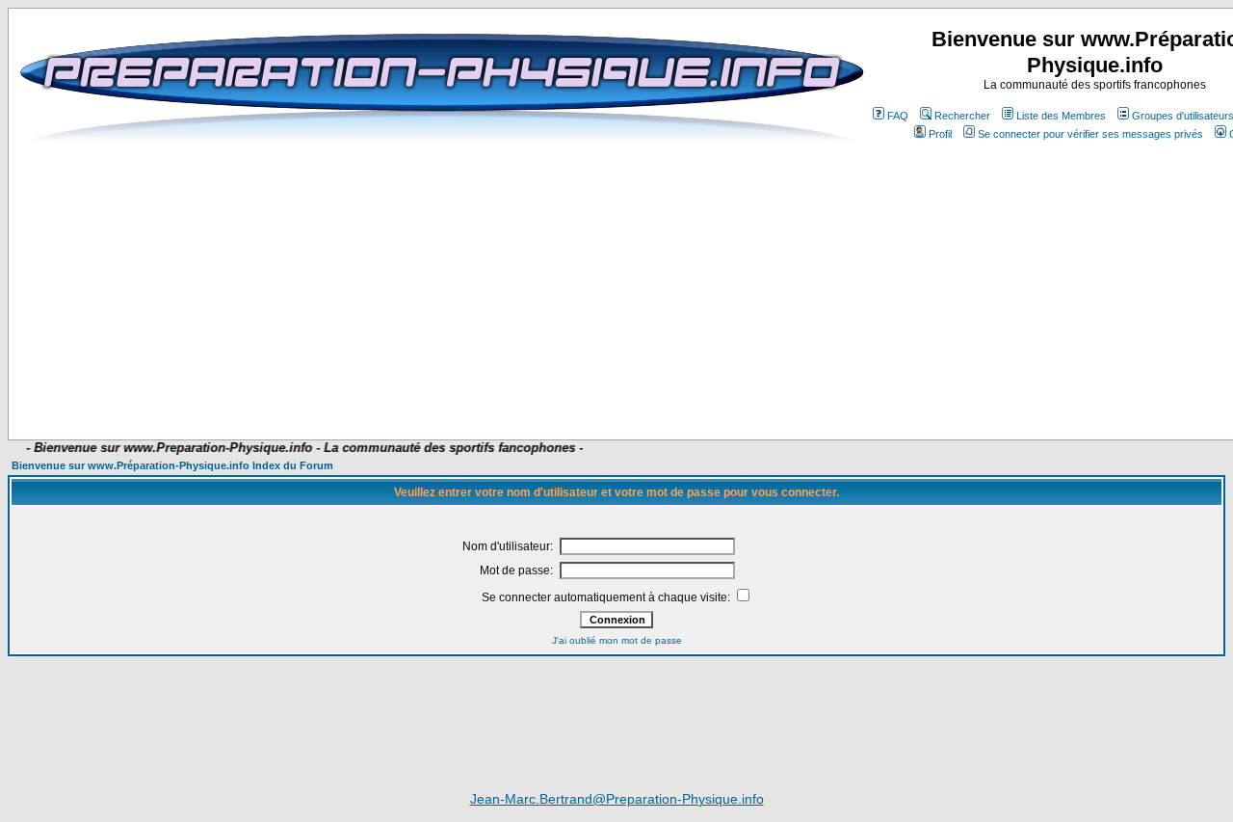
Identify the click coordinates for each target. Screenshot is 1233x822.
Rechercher (962, 115)
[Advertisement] (493, 382)
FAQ (897, 115)
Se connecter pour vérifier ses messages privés (1090, 134)
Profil (940, 134)
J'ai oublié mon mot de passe (617, 640)
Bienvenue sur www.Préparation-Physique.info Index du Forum (172, 465)
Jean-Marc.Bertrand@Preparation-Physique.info (617, 799)
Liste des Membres (1061, 115)
